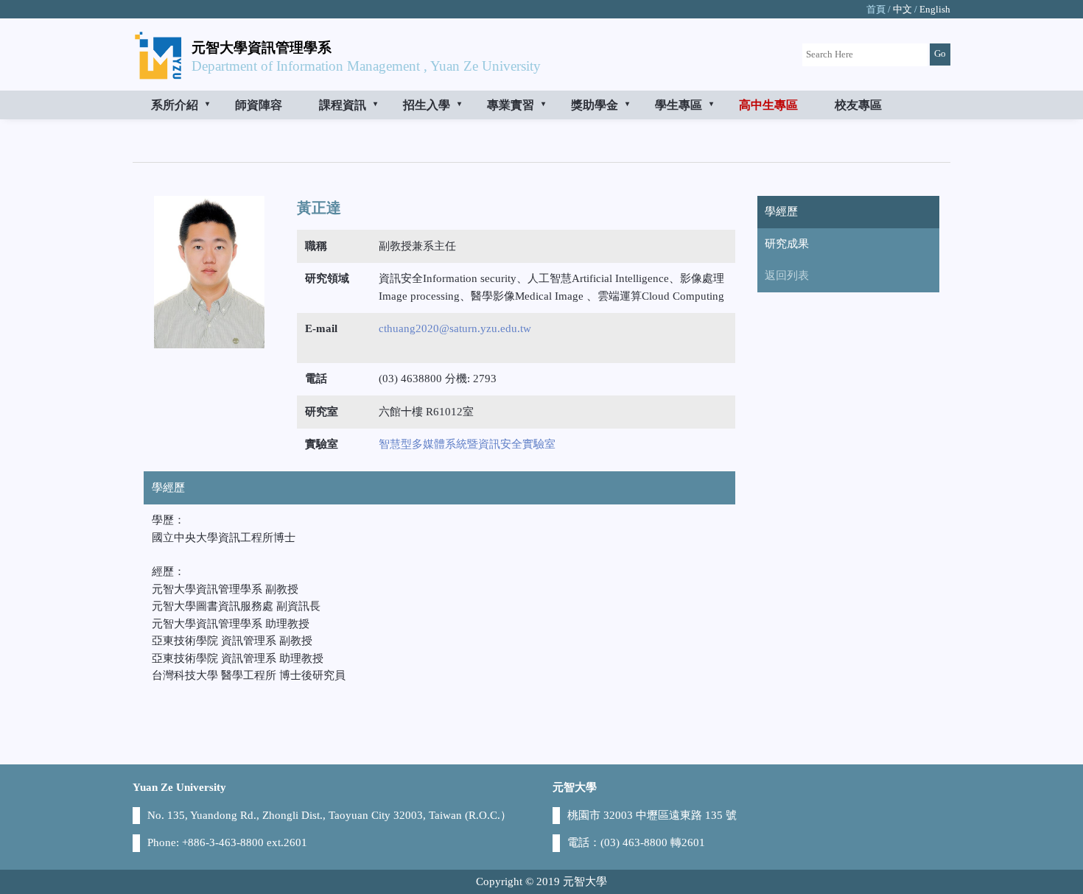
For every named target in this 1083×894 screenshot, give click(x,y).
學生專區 (678, 105)
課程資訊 (342, 105)
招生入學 (426, 105)
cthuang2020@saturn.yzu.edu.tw (455, 328)
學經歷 (781, 211)
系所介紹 (174, 105)
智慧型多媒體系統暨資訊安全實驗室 (467, 444)
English (934, 9)
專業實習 (510, 105)
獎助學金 (594, 105)
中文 (902, 9)
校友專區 (858, 105)
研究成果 (787, 244)
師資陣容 (258, 105)
